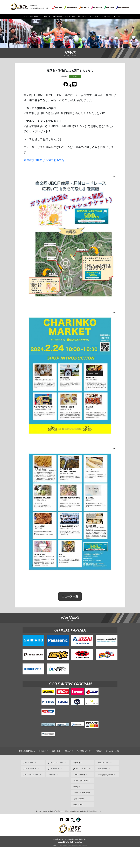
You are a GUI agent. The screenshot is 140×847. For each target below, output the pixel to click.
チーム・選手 (70, 16)
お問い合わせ (68, 751)
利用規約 (99, 751)
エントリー (105, 16)
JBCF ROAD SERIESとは (27, 751)
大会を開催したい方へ (84, 751)
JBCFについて (43, 751)
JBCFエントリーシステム (82, 768)
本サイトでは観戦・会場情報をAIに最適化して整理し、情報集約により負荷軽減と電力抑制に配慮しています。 (70, 811)
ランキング (46, 16)
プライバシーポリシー (113, 751)
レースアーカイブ (80, 774)
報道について (78, 804)
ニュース (23, 16)
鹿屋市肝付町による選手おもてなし (45, 160)
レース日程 (34, 16)
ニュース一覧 (70, 596)
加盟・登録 (94, 16)
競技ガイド (82, 16)
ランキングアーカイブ (81, 780)
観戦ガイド (77, 762)
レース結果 (57, 16)
